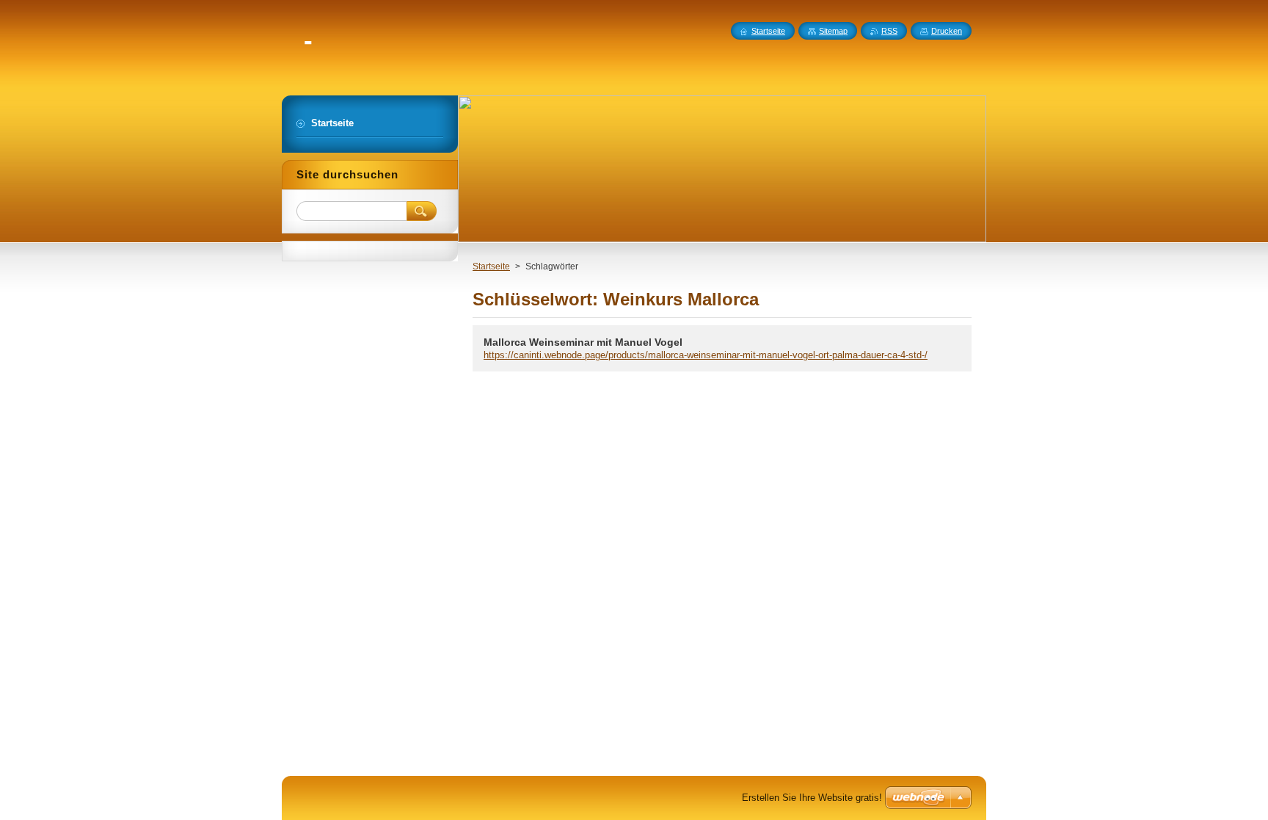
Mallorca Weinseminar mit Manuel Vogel (583, 342)
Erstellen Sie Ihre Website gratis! (812, 797)
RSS (889, 30)
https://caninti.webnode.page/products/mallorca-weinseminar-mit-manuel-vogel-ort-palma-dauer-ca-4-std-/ (706, 354)
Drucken (946, 30)
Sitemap (833, 30)
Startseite (491, 266)
